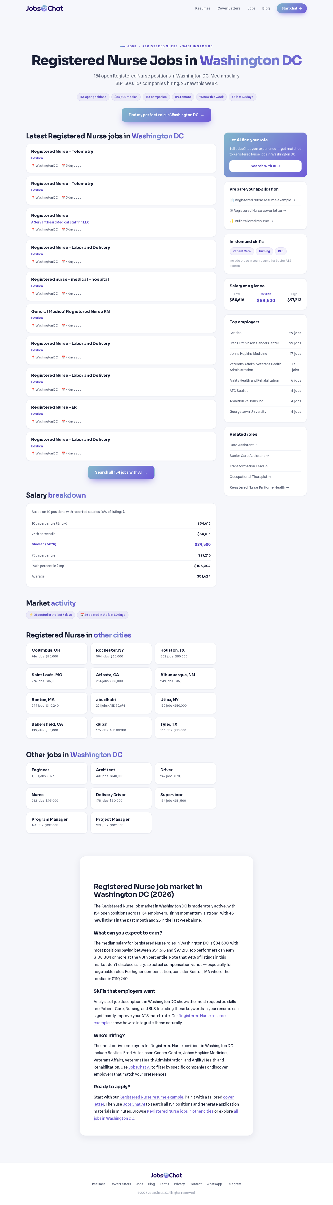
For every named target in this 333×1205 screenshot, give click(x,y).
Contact (196, 1184)
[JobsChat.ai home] (44, 8)
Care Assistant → (244, 445)
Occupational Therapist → (251, 476)
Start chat (292, 8)
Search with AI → (265, 166)
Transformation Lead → (249, 466)
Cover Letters (229, 8)
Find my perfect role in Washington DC (166, 115)
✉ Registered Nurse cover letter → (258, 210)
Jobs (251, 8)
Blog (266, 8)
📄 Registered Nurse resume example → (262, 200)
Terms (164, 1184)
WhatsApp (214, 1184)
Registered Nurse (160, 46)
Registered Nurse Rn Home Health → (259, 487)
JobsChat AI (139, 1067)
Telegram (234, 1184)
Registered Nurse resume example (151, 1097)
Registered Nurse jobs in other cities (180, 1111)
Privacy (179, 1184)
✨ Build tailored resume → (251, 221)
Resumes (203, 8)
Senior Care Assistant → (249, 455)
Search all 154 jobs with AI (121, 472)
